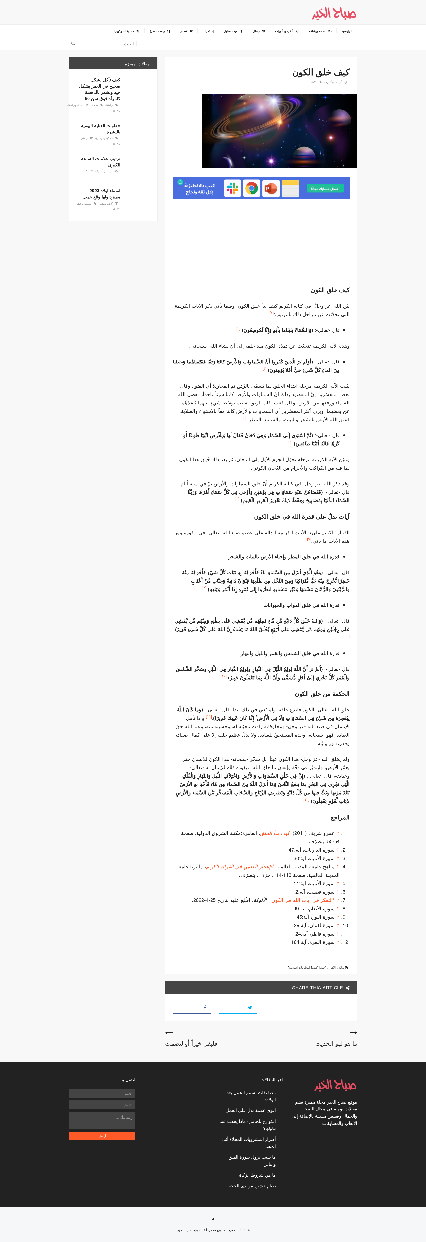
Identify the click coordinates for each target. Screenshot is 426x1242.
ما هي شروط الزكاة (257, 1174)
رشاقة (109, 105)
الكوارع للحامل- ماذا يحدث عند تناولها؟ (248, 1124)
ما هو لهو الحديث (336, 1043)
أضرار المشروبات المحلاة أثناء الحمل (248, 1142)
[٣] (264, 368)
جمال (84, 138)
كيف (314, 967)
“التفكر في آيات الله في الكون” (302, 899)
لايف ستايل (105, 203)
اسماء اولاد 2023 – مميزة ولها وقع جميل (101, 193)
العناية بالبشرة (104, 138)
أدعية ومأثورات (332, 82)
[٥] (290, 441)
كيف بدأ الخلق (275, 832)
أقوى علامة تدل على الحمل (251, 1110)
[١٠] (224, 675)
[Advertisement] (308, 241)
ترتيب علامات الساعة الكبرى (100, 161)
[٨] (204, 587)
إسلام (341, 967)
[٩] (348, 635)
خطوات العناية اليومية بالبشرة (100, 128)
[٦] (237, 498)
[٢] (238, 328)
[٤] (245, 417)
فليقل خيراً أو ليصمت (191, 1043)
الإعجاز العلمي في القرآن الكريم (239, 866)
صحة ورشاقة (75, 105)
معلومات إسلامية (299, 967)
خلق (322, 967)
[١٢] (306, 799)
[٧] (309, 539)
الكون (332, 967)
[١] (272, 312)
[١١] (209, 716)
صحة (95, 105)
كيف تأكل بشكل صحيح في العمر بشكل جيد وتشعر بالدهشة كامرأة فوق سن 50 (99, 89)
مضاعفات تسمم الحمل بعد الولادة (251, 1096)
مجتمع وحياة (83, 203)
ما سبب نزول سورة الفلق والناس (252, 1160)
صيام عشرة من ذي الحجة (252, 1185)
